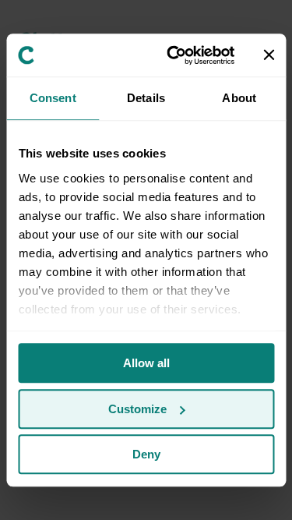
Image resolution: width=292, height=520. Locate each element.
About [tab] (239, 97)
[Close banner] (268, 55)
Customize (137, 409)
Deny (146, 454)
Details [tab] (146, 97)
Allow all (146, 363)
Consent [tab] (53, 97)
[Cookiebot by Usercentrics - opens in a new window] (174, 55)
